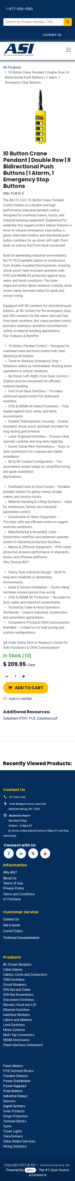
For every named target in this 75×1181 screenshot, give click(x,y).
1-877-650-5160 (19, 8)
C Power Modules (17, 965)
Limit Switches (14, 1025)
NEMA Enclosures (16, 1040)
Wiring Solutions (15, 1146)
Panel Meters (13, 1066)
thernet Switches (16, 1010)
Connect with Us (20, 845)
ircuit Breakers (14, 985)
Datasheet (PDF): (30, 718)
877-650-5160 (17, 797)
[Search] (68, 22)
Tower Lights (12, 1131)
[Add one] (24, 676)
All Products (12, 67)
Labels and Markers (17, 1020)
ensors (9, 1101)
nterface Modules (16, 1015)
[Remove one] (7, 676)
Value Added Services (19, 1141)
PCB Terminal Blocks (18, 1071)
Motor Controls (14, 1030)
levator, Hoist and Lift (19, 1005)
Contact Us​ (52, 34)
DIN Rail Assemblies (18, 995)
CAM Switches (14, 980)
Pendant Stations (15, 1076)
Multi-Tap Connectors (18, 1035)
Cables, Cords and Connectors (25, 975)
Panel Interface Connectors (23, 1045)
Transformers (13, 1136)
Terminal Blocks (14, 1121)
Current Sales (13, 931)
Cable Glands (12, 970)
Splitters (14, 1106)
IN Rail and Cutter (17, 990)
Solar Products (14, 1111)
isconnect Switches (18, 1000)
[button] (25, 687)
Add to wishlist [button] (20, 698)
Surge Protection (15, 1116)
